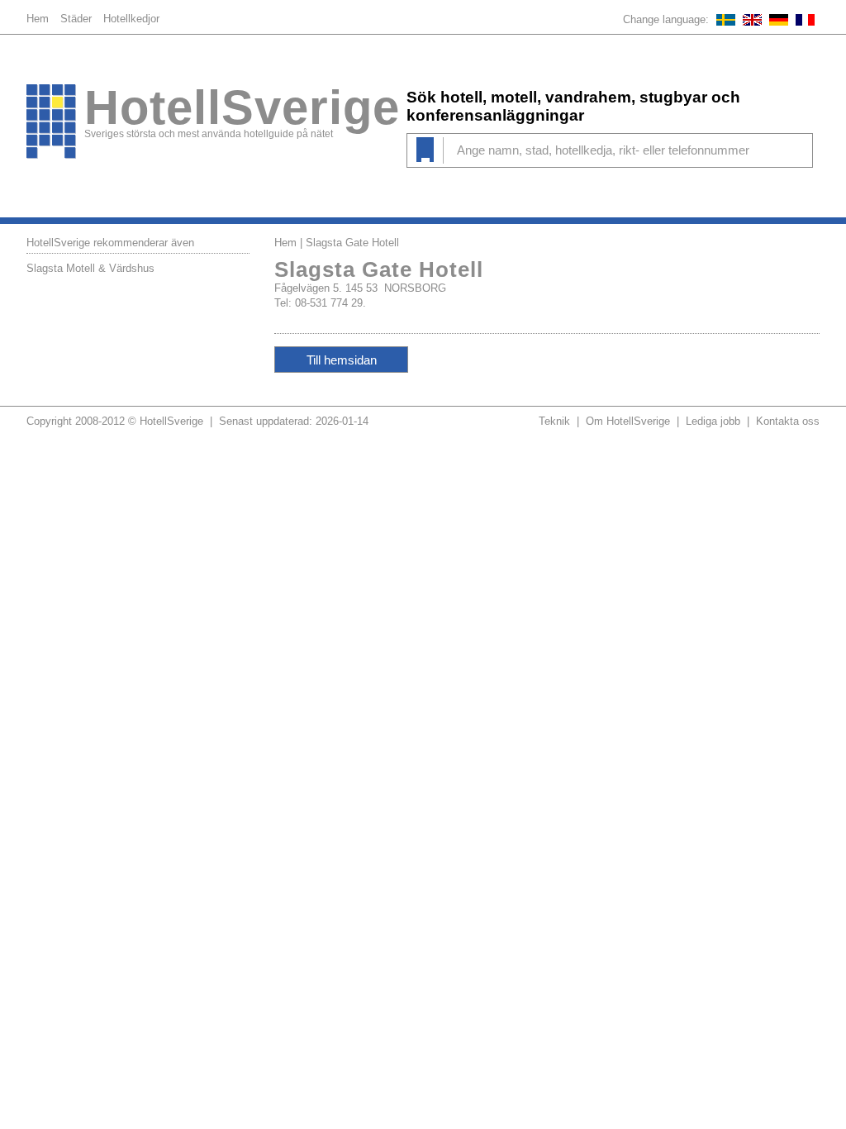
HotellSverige (242, 107)
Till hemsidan (342, 360)
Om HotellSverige (628, 421)
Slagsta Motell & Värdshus (90, 268)
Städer (76, 18)
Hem (37, 18)
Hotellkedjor (131, 18)
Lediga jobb (713, 421)
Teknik (554, 421)
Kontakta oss (788, 421)
